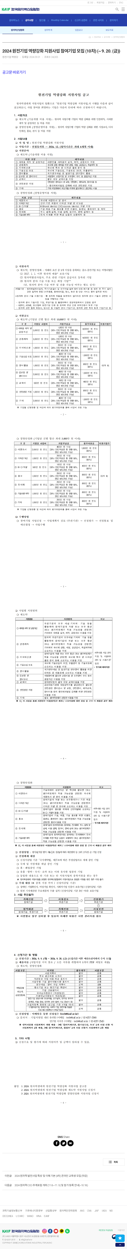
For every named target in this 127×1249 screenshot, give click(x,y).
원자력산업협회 (17, 30)
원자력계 (48, 30)
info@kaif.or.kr (26, 1240)
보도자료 (109, 30)
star (120, 1238)
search (117, 9)
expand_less (120, 1245)
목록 (113, 1162)
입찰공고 (79, 30)
